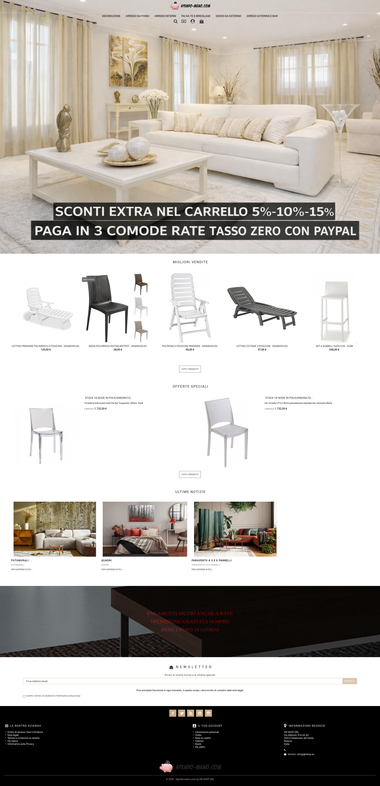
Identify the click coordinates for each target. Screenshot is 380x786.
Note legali (13, 735)
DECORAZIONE (111, 16)
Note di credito (203, 737)
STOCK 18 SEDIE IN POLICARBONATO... (109, 398)
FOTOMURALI (20, 560)
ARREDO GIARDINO (137, 16)
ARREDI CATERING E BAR (262, 16)
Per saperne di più (21, 569)
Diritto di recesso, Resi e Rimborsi (25, 732)
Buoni (198, 743)
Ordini (198, 735)
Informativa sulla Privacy (20, 743)
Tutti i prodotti (190, 369)
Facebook (172, 713)
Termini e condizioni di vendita (23, 737)
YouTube (199, 713)
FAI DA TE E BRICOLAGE (195, 16)
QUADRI (106, 560)
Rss (190, 713)
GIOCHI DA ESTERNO (228, 16)
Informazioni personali (207, 732)
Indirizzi (199, 740)
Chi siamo (12, 740)
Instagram (208, 713)
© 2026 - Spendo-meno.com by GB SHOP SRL (190, 779)
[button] (28, 127)
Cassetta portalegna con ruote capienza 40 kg (153, 346)
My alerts (200, 746)
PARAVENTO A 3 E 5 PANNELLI (212, 560)
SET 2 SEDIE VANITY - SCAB (81, 346)
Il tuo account (210, 725)
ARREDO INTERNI (165, 16)
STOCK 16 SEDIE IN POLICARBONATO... (289, 398)
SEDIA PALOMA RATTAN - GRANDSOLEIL (298, 346)
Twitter (181, 713)
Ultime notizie (190, 491)
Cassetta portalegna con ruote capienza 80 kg (225, 346)
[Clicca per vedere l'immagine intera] (55, 529)
